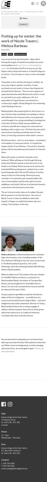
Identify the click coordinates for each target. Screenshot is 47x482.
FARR (10, 54)
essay (4, 54)
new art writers (20, 54)
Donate (23, 24)
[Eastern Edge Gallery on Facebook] (32, 3)
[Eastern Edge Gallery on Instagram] (37, 3)
